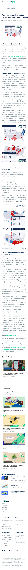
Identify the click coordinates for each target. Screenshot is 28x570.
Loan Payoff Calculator (6, 526)
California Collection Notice (7, 511)
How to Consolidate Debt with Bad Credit (7, 542)
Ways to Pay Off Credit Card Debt (19, 536)
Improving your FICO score (17, 347)
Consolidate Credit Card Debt (20, 539)
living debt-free (8, 349)
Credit (3, 12)
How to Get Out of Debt (6, 537)
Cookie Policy (4, 509)
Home (2, 8)
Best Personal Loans (19, 520)
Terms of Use (4, 507)
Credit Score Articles (10, 8)
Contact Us (16, 550)
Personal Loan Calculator (7, 528)
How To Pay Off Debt (6, 535)
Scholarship (4, 514)
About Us (3, 503)
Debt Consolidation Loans (7, 520)
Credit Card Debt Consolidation (5, 546)
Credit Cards (6, 388)
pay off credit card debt (17, 56)
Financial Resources (8, 370)
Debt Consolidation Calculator (5, 523)
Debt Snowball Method (6, 539)
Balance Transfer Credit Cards (20, 523)
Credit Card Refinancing (20, 542)
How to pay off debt (11, 335)
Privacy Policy (4, 505)
